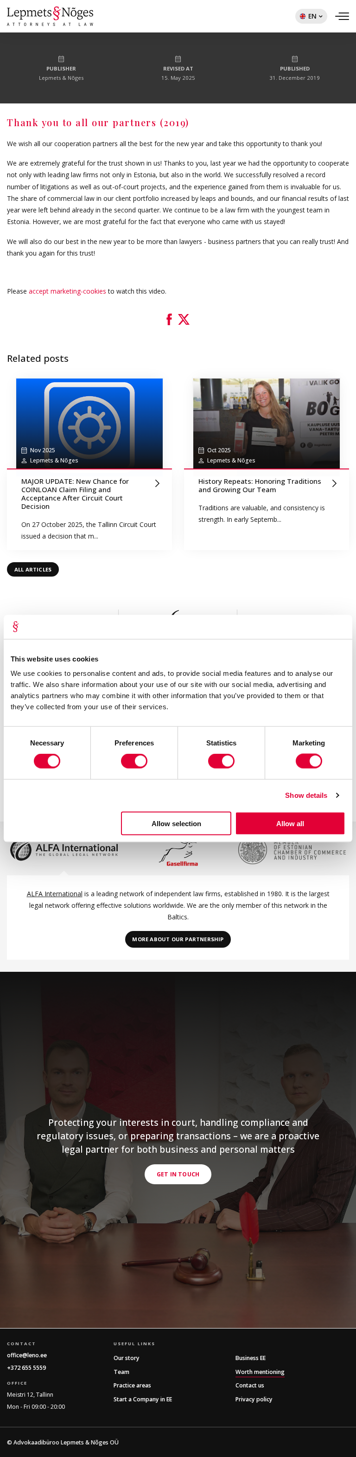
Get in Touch (178, 1174)
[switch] (134, 761)
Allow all (290, 823)
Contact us (249, 1385)
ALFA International (55, 893)
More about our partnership (177, 939)
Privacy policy (254, 1399)
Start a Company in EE (143, 1399)
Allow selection (176, 823)
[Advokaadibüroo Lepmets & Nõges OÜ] (50, 16)
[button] (169, 319)
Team (121, 1372)
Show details (306, 795)
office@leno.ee (27, 1355)
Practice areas (132, 1385)
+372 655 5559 (26, 1368)
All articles (32, 569)
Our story (127, 1358)
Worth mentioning (260, 1372)
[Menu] (342, 16)
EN (306, 18)
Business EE (250, 1358)
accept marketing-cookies (67, 291)
